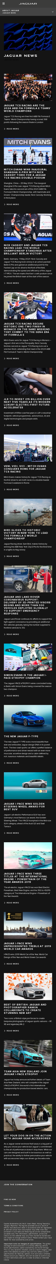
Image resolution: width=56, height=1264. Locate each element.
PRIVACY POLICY (11, 1212)
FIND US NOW (10, 1199)
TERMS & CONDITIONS (13, 1206)
